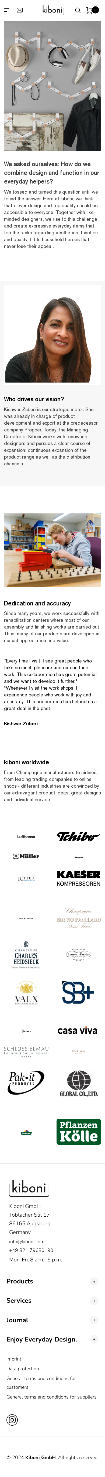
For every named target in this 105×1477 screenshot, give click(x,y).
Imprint (13, 1359)
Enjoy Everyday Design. (41, 1339)
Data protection (22, 1368)
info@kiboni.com (26, 1241)
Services (19, 1300)
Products (19, 1281)
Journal (17, 1320)
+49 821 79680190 (31, 1250)
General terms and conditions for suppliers (51, 1397)
